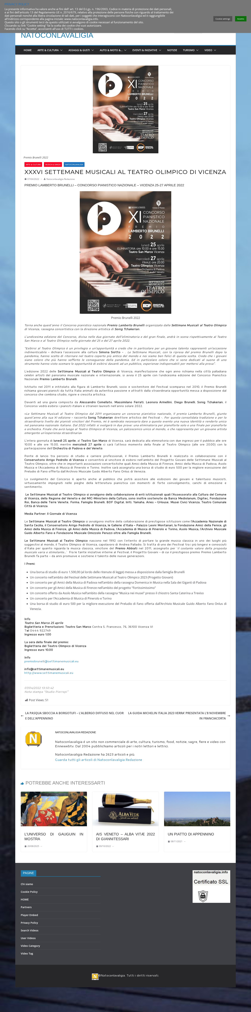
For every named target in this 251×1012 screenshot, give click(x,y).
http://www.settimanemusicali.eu (48, 672)
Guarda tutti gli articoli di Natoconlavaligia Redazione (98, 760)
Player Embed (29, 915)
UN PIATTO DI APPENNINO (191, 834)
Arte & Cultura (48, 50)
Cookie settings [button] (223, 18)
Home (28, 50)
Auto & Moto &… (111, 50)
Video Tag (27, 953)
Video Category (30, 946)
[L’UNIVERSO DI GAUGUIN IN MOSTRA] (54, 794)
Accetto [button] (240, 18)
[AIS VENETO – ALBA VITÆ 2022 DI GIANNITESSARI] (125, 794)
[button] (61, 50)
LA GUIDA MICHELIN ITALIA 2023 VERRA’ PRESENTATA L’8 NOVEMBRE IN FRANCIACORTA (177, 715)
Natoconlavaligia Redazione (60, 179)
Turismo (189, 50)
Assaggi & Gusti (79, 50)
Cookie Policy (29, 891)
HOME (25, 899)
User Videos (28, 938)
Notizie (172, 50)
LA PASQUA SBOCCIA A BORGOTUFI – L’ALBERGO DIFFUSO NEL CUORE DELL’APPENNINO (74, 715)
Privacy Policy (29, 922)
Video (208, 50)
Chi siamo (27, 884)
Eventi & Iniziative (144, 50)
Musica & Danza (52, 164)
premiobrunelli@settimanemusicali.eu (51, 661)
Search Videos (29, 930)
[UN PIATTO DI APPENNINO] (197, 794)
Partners (26, 907)
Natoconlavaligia (57, 35)
